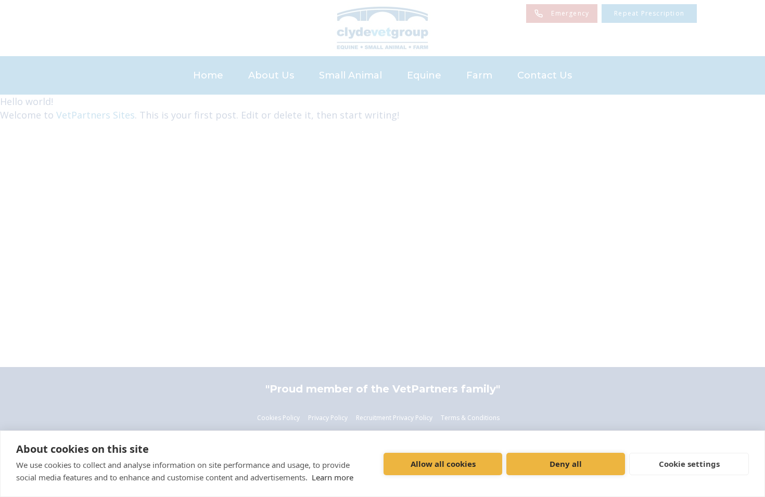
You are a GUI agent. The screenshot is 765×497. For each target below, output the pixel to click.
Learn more (332, 477)
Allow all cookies (443, 464)
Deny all (566, 464)
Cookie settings (689, 464)
